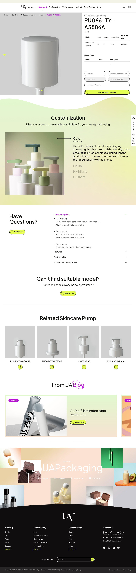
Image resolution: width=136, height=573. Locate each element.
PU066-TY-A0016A (20, 361)
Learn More (18, 232)
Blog (99, 7)
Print (70, 539)
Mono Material (38, 539)
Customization (68, 7)
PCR (35, 532)
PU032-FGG (83, 361)
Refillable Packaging (40, 535)
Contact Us (69, 293)
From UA (68, 384)
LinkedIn (61, 478)
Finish (71, 535)
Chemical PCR (38, 546)
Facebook (78, 478)
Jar (6, 535)
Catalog (43, 7)
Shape (71, 546)
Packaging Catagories (28, 15)
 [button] (4, 54)
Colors (71, 532)
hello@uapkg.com (114, 541)
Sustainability (54, 7)
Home (6, 15)
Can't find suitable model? (68, 278)
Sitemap (111, 570)
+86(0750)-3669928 (115, 537)
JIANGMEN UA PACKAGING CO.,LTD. (24, 570)
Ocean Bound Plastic (40, 542)
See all (7, 549)
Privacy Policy (76, 570)
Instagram (44, 478)
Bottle (7, 532)
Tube (7, 539)
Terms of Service (66, 570)
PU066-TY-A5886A (54, 15)
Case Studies (89, 7)
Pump (42, 15)
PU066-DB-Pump (116, 361)
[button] (39, 90)
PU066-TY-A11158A (52, 361)
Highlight (72, 542)
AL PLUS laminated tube (88, 411)
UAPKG (79, 7)
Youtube (96, 478)
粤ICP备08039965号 (53, 570)
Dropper (8, 546)
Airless (7, 542)
